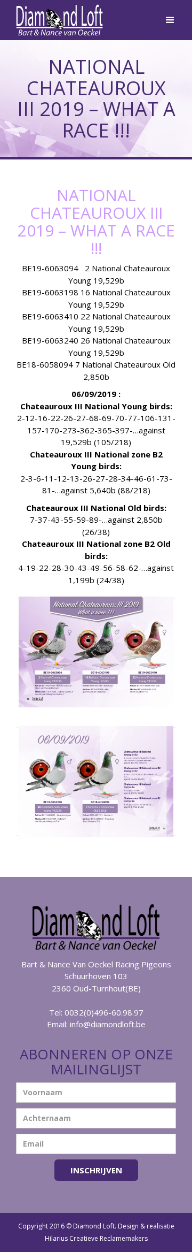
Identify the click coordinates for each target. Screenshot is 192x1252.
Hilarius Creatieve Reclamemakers (96, 1238)
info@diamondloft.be (108, 1024)
